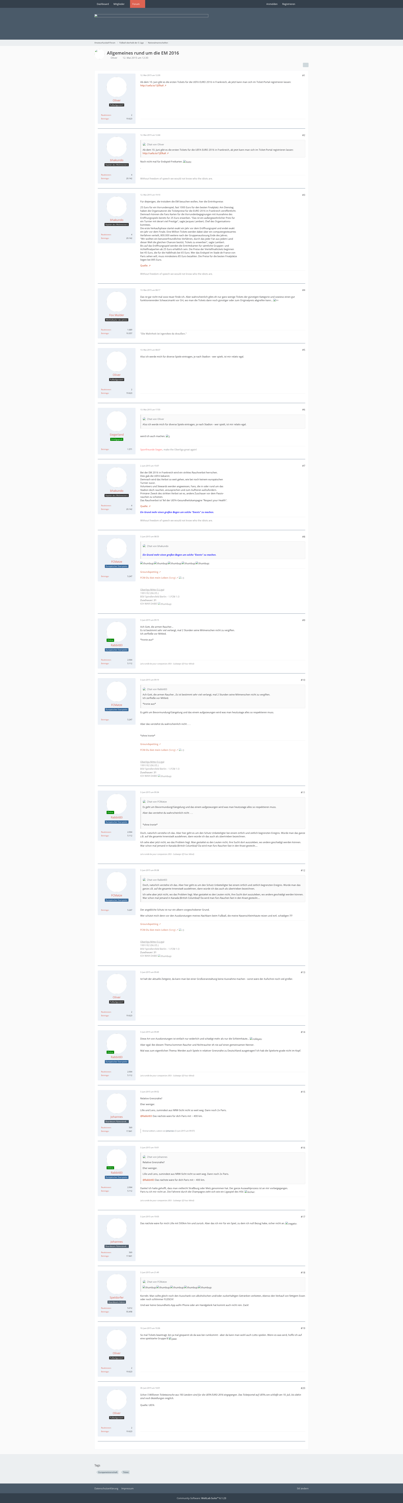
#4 (303, 290)
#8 (303, 536)
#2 (303, 135)
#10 (303, 679)
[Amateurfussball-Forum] (201, 24)
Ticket (126, 1472)
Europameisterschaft (107, 1472)
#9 (303, 620)
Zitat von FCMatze (157, 801)
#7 (303, 465)
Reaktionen (106, 115)
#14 (303, 1032)
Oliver (114, 57)
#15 (303, 1091)
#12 (303, 870)
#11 (303, 792)
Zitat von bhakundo (157, 546)
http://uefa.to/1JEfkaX (152, 85)
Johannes (170, 1130)
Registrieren (288, 4)
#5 (303, 349)
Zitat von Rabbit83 (157, 689)
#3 (303, 194)
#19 (303, 1328)
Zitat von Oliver (155, 144)
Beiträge (105, 118)
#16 (303, 1147)
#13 (303, 972)
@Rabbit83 (146, 1116)
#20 (303, 1388)
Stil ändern (303, 1488)
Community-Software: (201, 1498)
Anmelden (272, 4)
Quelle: (144, 265)
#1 (303, 75)
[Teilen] (306, 65)
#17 (303, 1216)
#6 (303, 409)
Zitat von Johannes (157, 1156)
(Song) (158, 577)
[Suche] (303, 4)
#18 (303, 1272)
